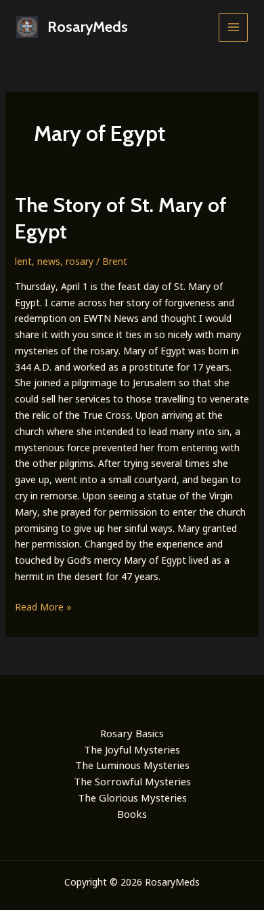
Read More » (43, 607)
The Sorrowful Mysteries (132, 781)
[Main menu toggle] (233, 27)
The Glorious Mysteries (132, 797)
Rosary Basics (132, 733)
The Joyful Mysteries (132, 749)
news (48, 261)
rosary (79, 261)
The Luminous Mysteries (132, 765)
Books (132, 814)
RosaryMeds (87, 27)
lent (23, 261)
